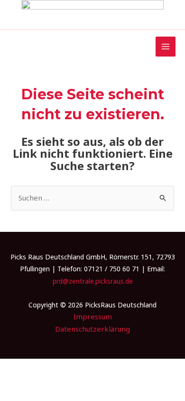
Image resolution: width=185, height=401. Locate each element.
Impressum (93, 316)
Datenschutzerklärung (92, 329)
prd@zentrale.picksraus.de (93, 281)
